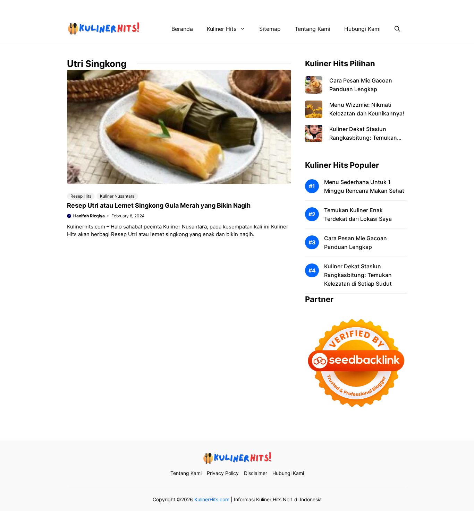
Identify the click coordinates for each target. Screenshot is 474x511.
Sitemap (270, 28)
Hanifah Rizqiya (89, 215)
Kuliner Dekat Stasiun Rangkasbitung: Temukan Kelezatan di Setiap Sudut (363, 137)
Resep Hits (80, 196)
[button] (397, 28)
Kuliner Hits (221, 28)
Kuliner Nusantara (117, 196)
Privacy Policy (299, 7)
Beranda (182, 28)
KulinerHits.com (211, 499)
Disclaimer (338, 7)
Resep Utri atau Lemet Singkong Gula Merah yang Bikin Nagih (159, 205)
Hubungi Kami (378, 7)
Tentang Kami (256, 7)
